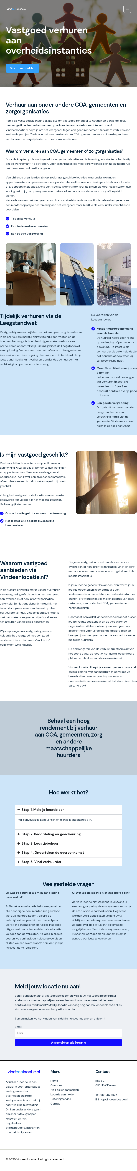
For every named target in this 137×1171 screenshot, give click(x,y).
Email (18, 1027)
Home (54, 1081)
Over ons (56, 1085)
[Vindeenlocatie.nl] (16, 9)
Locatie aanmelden (62, 1094)
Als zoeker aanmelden (64, 1090)
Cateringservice (60, 1099)
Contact (56, 1103)
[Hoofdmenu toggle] (127, 9)
